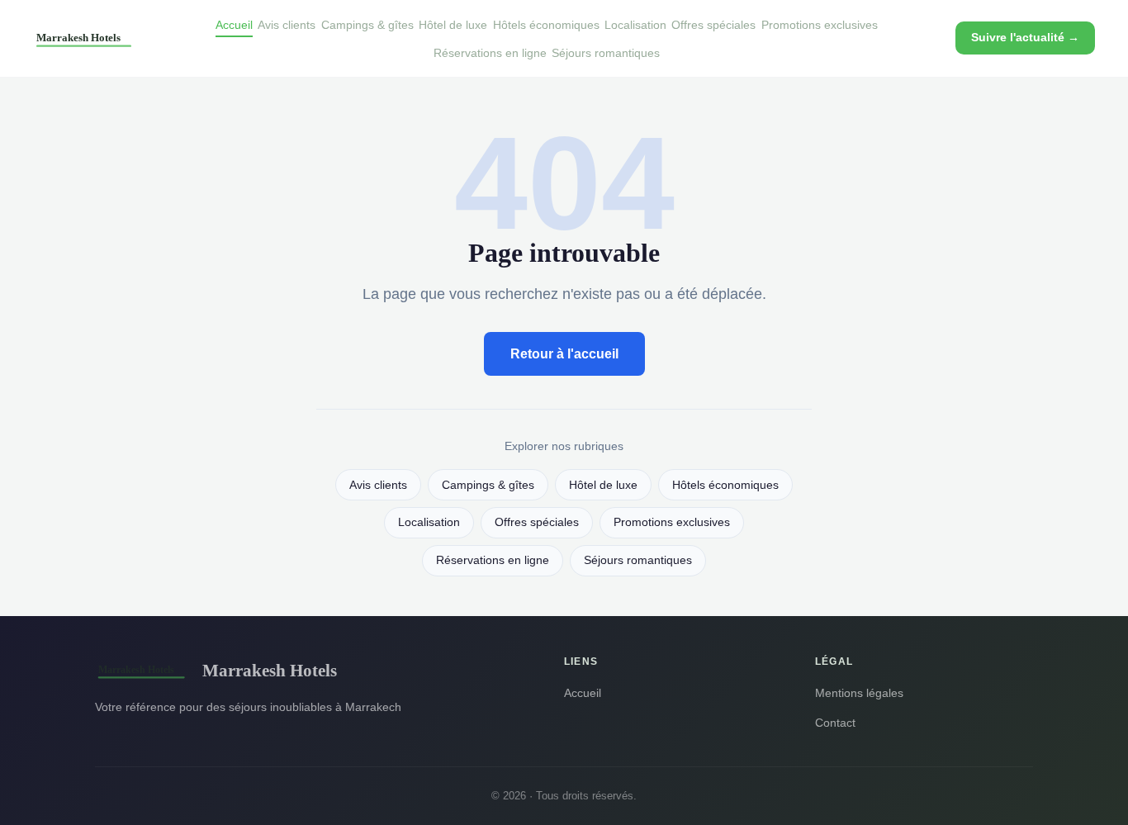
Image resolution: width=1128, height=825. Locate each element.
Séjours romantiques (606, 52)
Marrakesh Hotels (269, 670)
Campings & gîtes (367, 24)
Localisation (635, 24)
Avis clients (286, 24)
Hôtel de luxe (453, 24)
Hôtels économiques (546, 24)
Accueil (234, 24)
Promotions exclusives (819, 24)
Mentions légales (859, 692)
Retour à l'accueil (564, 354)
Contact (835, 722)
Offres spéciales (713, 24)
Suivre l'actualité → (1025, 37)
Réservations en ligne (490, 52)
